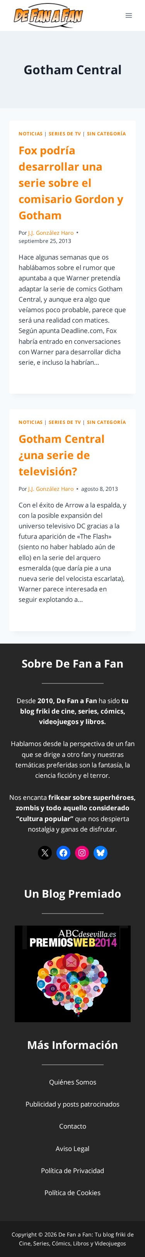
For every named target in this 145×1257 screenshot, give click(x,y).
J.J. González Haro (50, 232)
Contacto (72, 1126)
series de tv (65, 133)
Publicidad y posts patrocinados (72, 1104)
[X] (45, 853)
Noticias (31, 133)
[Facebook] (63, 853)
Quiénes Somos (72, 1082)
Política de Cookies (72, 1192)
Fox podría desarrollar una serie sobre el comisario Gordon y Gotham (71, 182)
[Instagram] (82, 853)
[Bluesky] (100, 853)
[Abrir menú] (128, 15)
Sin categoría (106, 133)
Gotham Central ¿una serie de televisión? (62, 454)
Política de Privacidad (72, 1170)
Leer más (37, 379)
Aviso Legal (72, 1148)
